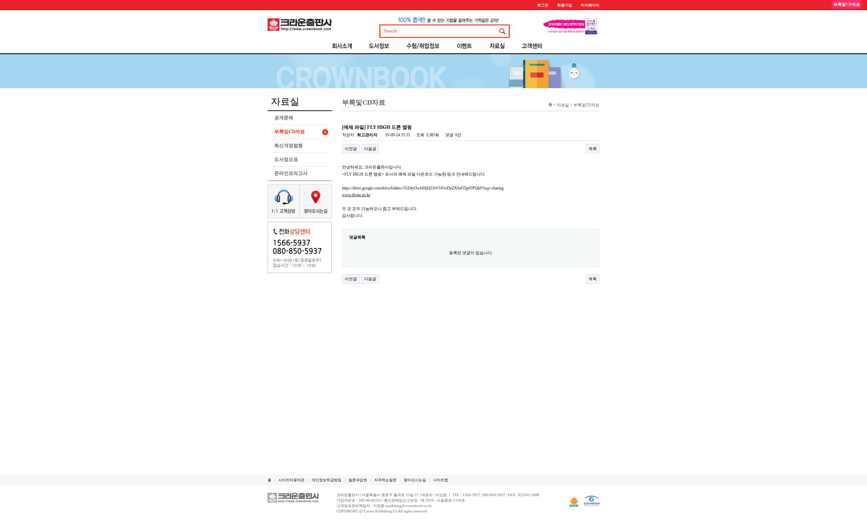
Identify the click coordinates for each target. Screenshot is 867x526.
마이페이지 (590, 5)
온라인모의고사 (291, 173)
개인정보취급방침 (326, 480)
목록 (593, 148)
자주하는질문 (385, 480)
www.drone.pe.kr (356, 195)
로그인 (542, 5)
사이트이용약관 (291, 480)
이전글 (351, 148)
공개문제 (283, 117)
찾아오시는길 (415, 480)
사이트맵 (440, 480)
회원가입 (564, 5)
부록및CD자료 (289, 131)
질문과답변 (357, 480)
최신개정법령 (288, 145)
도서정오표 (286, 159)
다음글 (370, 148)
